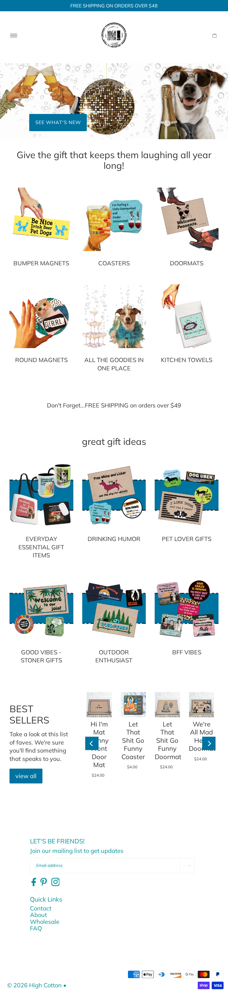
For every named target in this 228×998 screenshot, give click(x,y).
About (38, 914)
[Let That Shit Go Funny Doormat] (167, 704)
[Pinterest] (43, 882)
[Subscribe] (187, 865)
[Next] (209, 743)
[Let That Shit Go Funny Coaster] (133, 704)
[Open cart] (214, 35)
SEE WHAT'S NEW (58, 122)
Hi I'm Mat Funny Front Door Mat (99, 744)
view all (26, 776)
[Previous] (92, 743)
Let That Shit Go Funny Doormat (168, 740)
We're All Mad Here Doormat (202, 736)
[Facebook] (33, 882)
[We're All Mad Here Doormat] (201, 704)
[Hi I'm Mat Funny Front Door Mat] (99, 704)
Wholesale (44, 921)
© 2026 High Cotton (34, 985)
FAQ (36, 928)
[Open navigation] (13, 35)
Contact (40, 908)
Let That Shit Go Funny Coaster (133, 740)
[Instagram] (55, 882)
